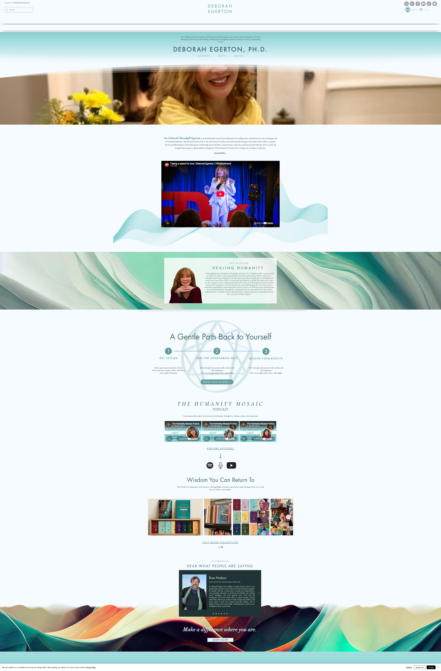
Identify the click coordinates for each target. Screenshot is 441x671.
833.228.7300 (8, 2)
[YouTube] (423, 3)
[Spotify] (434, 3)
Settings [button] (409, 667)
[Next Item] (288, 517)
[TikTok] (429, 3)
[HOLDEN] (213, 613)
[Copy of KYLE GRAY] (226, 613)
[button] (416, 9)
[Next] (259, 593)
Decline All (419, 667)
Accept (431, 667)
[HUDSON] (216, 613)
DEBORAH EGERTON (220, 8)
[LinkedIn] (412, 3)
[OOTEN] (221, 613)
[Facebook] (418, 3)
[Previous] (181, 593)
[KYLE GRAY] (224, 613)
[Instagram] (406, 3)
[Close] (438, 667)
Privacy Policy (91, 667)
